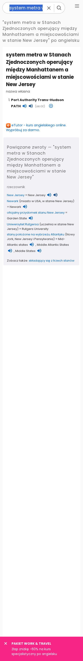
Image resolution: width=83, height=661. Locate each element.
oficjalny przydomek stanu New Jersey (36, 212)
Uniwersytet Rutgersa (23, 224)
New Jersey (15, 195)
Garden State (17, 218)
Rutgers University (35, 229)
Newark (12, 201)
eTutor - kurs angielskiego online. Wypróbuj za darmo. (36, 127)
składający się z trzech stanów (51, 260)
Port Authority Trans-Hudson (37, 100)
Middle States (25, 251)
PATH (16, 106)
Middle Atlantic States (53, 245)
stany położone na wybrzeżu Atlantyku (35, 234)
